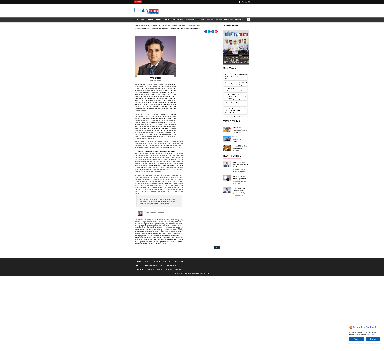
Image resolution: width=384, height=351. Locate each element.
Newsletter (178, 269)
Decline (373, 339)
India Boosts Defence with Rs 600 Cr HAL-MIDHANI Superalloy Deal (235, 111)
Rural (162, 265)
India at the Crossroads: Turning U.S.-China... (239, 130)
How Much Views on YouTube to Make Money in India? (235, 90)
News (142, 20)
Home (136, 20)
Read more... (370, 334)
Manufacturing (178, 20)
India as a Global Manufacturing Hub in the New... (240, 165)
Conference (150, 269)
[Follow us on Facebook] (239, 2)
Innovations (168, 269)
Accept (356, 339)
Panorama (150, 20)
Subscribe (138, 1)
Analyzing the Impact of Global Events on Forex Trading (236, 84)
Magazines (239, 20)
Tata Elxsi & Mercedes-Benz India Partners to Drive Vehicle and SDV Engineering (235, 97)
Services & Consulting (224, 20)
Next (217, 247)
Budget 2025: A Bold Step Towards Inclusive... (239, 148)
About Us (147, 261)
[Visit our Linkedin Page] (246, 2)
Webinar (159, 269)
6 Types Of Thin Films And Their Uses (234, 104)
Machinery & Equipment (195, 20)
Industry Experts (163, 20)
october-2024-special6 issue (169, 25)
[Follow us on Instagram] (249, 2)
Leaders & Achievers (151, 265)
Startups (210, 20)
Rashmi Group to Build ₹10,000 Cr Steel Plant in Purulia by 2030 (236, 77)
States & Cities (171, 265)
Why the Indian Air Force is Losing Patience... (239, 139)
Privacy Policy (167, 261)
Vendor (182, 25)
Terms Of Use (178, 261)
